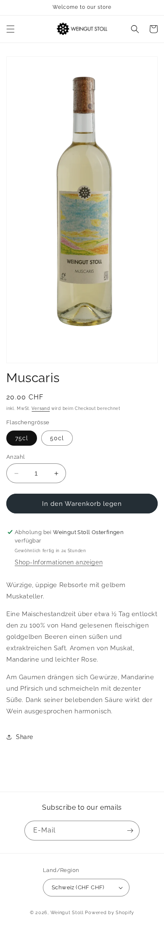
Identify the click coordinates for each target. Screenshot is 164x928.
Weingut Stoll (67, 912)
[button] (10, 29)
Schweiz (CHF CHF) (78, 887)
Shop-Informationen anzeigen (59, 562)
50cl (57, 438)
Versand (41, 408)
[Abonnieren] (130, 830)
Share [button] (24, 737)
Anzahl (15, 457)
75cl (21, 438)
